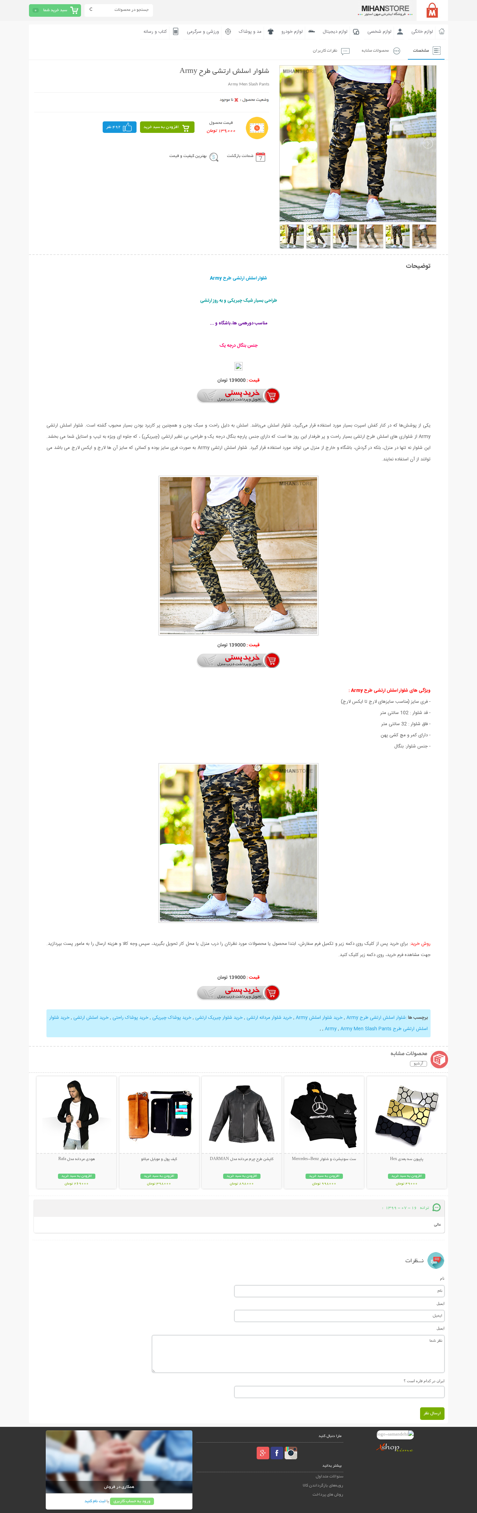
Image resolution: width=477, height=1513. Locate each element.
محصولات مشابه (375, 50)
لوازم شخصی (379, 32)
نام (442, 1278)
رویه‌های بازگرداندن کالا (323, 1485)
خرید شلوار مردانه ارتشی (269, 1018)
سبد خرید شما (55, 10)
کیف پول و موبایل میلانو (159, 1159)
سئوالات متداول (329, 1476)
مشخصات (421, 50)
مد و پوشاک (250, 32)
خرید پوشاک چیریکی (171, 1018)
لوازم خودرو (292, 32)
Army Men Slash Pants (365, 1029)
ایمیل (440, 1303)
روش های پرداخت (328, 1494)
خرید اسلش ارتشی (91, 1018)
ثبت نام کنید (95, 1501)
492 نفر (113, 127)
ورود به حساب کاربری (132, 1501)
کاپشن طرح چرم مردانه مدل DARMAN (241, 1159)
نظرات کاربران (325, 50)
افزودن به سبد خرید (161, 127)
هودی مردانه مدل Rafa (76, 1159)
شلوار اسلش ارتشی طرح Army (376, 1018)
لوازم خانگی (422, 32)
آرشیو (418, 1064)
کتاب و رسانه (155, 32)
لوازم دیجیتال (335, 32)
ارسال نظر (432, 1413)
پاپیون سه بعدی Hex (406, 1159)
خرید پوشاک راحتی (130, 1018)
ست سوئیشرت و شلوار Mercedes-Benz (324, 1159)
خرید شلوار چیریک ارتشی (219, 1018)
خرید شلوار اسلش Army (319, 1018)
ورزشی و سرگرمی (203, 32)
